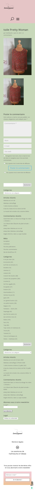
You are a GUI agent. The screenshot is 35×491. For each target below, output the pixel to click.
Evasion (6, 289)
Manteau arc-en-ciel (9, 200)
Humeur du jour (8, 295)
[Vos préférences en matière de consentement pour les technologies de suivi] (32, 488)
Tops (5, 325)
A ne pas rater (8, 259)
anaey (5, 228)
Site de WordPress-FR (10, 252)
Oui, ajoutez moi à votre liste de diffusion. (18, 172)
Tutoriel (6, 333)
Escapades (7, 287)
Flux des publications (10, 246)
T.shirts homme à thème (11, 206)
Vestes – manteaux (9, 339)
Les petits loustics (9, 303)
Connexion (7, 244)
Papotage (6, 311)
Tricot (5, 330)
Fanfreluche (9, 33)
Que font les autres (9, 314)
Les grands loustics (9, 300)
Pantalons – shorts (9, 309)
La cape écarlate (21, 234)
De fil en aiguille (8, 284)
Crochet (6, 281)
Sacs (5, 322)
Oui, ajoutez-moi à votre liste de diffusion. (17, 163)
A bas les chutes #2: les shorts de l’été (15, 208)
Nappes (6, 306)
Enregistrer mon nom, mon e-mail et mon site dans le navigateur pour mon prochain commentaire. (17, 158)
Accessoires (7, 262)
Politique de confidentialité (10, 418)
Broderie (6, 267)
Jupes (5, 298)
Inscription (7, 241)
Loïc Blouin (7, 223)
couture (6, 273)
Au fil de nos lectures (10, 265)
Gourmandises (8, 292)
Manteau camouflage (10, 203)
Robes (5, 319)
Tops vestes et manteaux (11, 328)
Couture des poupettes (10, 278)
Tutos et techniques (9, 336)
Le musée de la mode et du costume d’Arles (16, 211)
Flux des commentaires (10, 249)
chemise (6, 270)
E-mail (6, 405)
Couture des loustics (9, 276)
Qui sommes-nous (9, 317)
